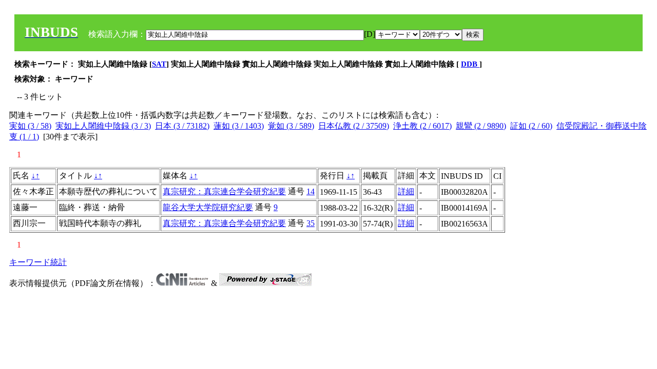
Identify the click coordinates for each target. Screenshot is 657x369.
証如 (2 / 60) (531, 125)
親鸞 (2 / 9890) (481, 125)
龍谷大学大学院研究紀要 (208, 207)
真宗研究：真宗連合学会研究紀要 (224, 191)
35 (310, 223)
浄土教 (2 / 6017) (422, 125)
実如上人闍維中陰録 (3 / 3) (103, 125)
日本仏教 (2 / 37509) (353, 125)
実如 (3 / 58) (30, 125)
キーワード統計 (38, 262)
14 (310, 191)
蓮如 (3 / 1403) (239, 125)
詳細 (406, 191)
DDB (470, 64)
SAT (159, 64)
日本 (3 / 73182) (182, 125)
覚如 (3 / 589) (291, 125)
